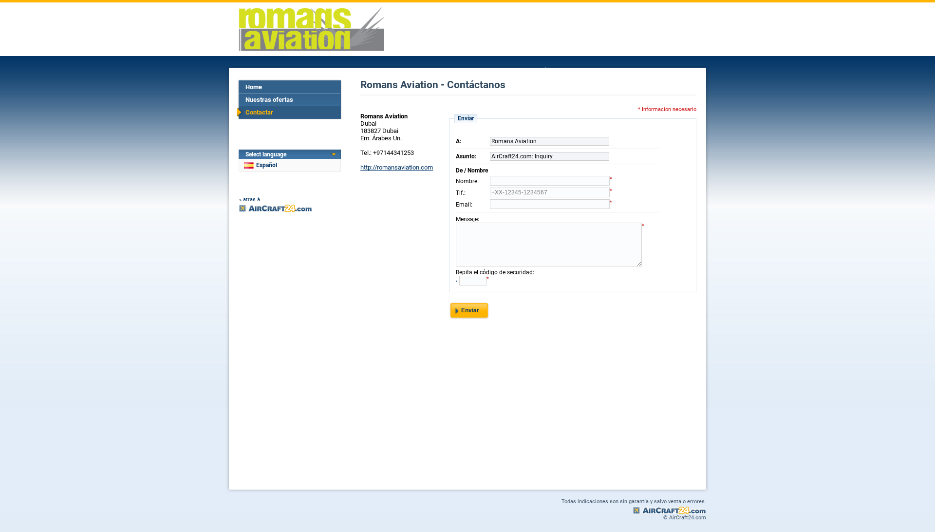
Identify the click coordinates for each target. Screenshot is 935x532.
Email (463, 204)
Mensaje (467, 219)
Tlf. (460, 193)
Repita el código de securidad (494, 272)
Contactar (259, 112)
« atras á (249, 199)
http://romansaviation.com (396, 167)
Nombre (466, 181)
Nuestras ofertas (269, 99)
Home (253, 87)
